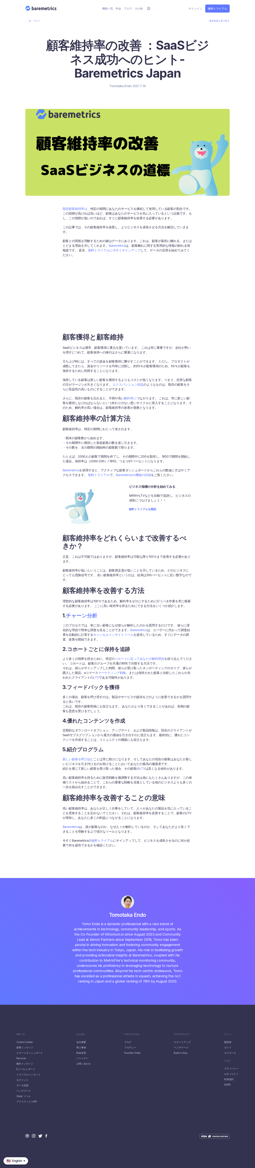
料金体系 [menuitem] (81, 1053)
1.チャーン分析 (71, 305)
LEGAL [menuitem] (227, 1061)
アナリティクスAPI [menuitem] (26, 1101)
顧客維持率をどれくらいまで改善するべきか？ (91, 293)
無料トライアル (217, 8)
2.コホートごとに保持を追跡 (80, 309)
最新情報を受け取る (219, 20)
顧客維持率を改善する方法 (78, 301)
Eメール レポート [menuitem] (25, 1069)
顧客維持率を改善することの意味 (83, 330)
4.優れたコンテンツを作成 (78, 318)
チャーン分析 (81, 615)
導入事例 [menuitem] (81, 1047)
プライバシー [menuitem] (231, 1068)
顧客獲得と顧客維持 (74, 276)
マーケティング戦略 (112, 673)
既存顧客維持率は (75, 209)
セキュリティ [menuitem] (231, 1074)
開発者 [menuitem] (227, 1042)
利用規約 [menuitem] (229, 1079)
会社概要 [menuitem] (81, 1042)
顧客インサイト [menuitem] (24, 1047)
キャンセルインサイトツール (113, 635)
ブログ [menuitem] (128, 8)
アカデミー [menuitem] (130, 1047)
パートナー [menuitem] (82, 1058)
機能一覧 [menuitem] (107, 8)
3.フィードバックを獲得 (77, 314)
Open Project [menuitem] (182, 1034)
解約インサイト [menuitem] (24, 1063)
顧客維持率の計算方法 (76, 284)
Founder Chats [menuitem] (132, 1053)
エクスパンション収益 (128, 384)
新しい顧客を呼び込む (78, 759)
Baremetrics (117, 245)
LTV (96, 677)
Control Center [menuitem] (24, 1042)
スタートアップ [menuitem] (182, 1042)
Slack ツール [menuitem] (23, 1096)
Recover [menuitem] (21, 1058)
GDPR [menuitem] (227, 1084)
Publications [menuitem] (131, 1034)
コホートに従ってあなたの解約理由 (139, 658)
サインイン (195, 8)
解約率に (130, 398)
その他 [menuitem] (139, 8)
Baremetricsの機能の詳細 (133, 475)
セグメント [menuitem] (22, 1080)
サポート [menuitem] (228, 1034)
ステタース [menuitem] (230, 1053)
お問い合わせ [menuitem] (83, 1063)
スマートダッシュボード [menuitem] (29, 1053)
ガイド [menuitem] (227, 1047)
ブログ (36, 20)
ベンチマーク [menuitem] (23, 1090)
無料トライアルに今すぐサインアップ (114, 250)
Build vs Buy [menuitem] (180, 1053)
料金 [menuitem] (118, 8)
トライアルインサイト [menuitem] (28, 1074)
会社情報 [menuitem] (80, 1034)
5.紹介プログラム (73, 322)
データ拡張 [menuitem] (22, 1085)
